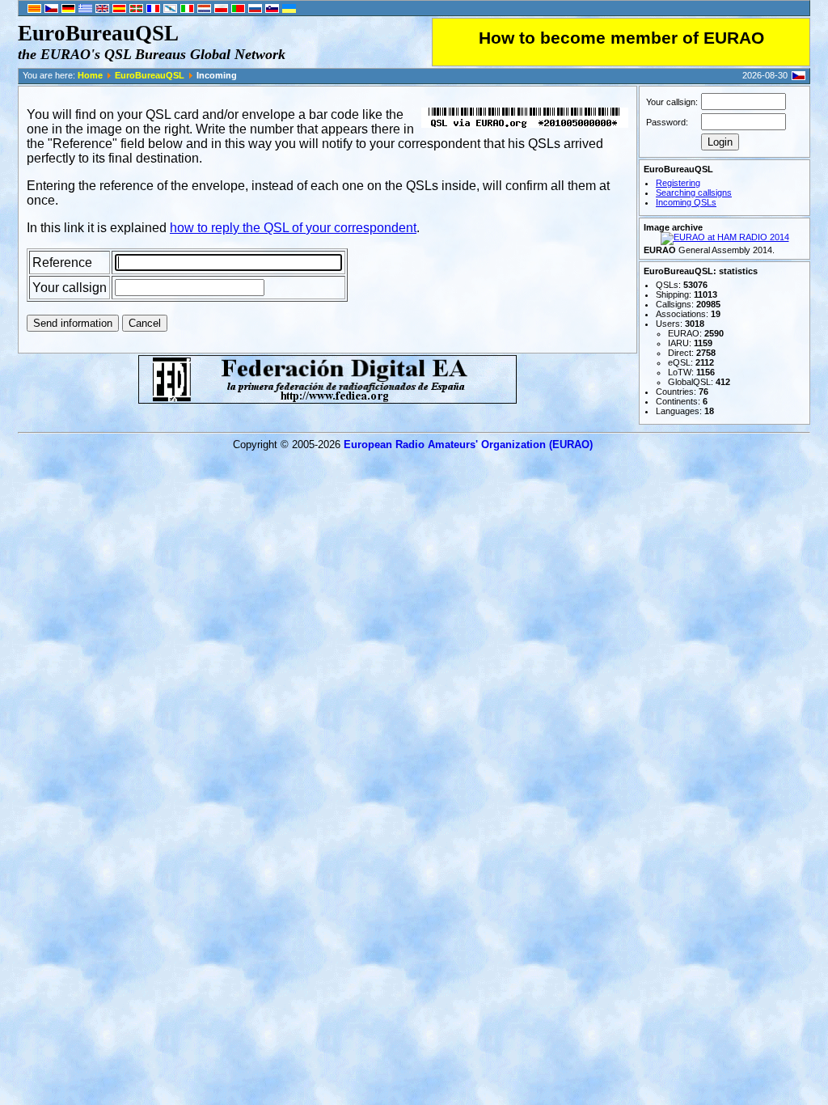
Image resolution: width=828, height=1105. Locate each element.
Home (90, 75)
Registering (678, 183)
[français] (153, 10)
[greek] (85, 10)
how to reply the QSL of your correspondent (293, 228)
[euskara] (136, 10)
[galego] (170, 10)
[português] (238, 10)
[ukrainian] (289, 10)
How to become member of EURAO (621, 38)
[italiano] (187, 10)
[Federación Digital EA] (327, 399)
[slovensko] (272, 10)
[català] (34, 10)
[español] (119, 10)
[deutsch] (68, 10)
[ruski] (255, 10)
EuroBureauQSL (149, 75)
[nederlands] (204, 10)
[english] (102, 10)
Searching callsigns (694, 192)
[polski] (221, 10)
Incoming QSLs (686, 202)
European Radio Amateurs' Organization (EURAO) (468, 444)
